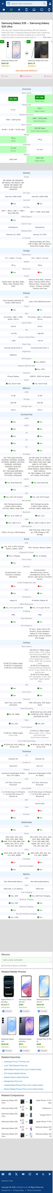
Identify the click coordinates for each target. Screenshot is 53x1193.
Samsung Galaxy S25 (7, 1040)
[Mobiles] (26, 9)
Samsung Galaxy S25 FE (43, 1000)
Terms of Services (34, 1190)
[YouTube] (23, 1174)
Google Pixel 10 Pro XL (44, 1040)
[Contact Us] (2, 1174)
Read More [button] (47, 37)
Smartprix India (7, 1181)
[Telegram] (36, 1174)
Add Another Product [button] (26, 71)
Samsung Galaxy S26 (9, 60)
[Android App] (50, 1174)
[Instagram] (29, 1174)
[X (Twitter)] (16, 1174)
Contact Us (5, 1190)
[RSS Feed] (43, 1174)
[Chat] (11, 9)
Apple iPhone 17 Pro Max (7, 1000)
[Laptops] (34, 9)
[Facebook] (9, 1174)
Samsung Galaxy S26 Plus (25, 1040)
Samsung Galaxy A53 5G (25, 1000)
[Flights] (19, 9)
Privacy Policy (18, 1190)
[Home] (4, 9)
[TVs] (41, 9)
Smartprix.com (21, 1187)
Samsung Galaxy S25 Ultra (38, 60)
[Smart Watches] (49, 9)
